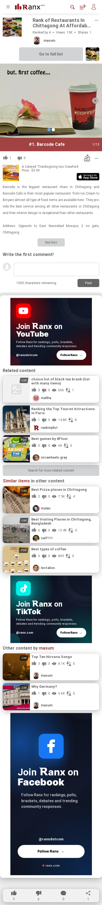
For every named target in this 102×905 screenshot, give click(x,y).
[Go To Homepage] (34, 6)
